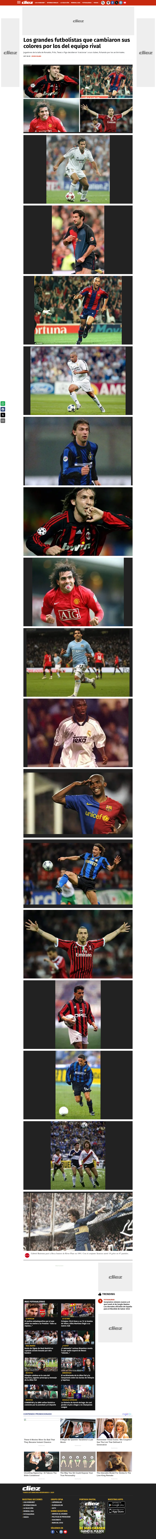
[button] (3, 403)
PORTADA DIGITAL (87, 1499)
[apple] (121, 1511)
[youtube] (65, 1531)
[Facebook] (52, 1531)
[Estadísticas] (108, 2)
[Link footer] (31, 1488)
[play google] (121, 1504)
